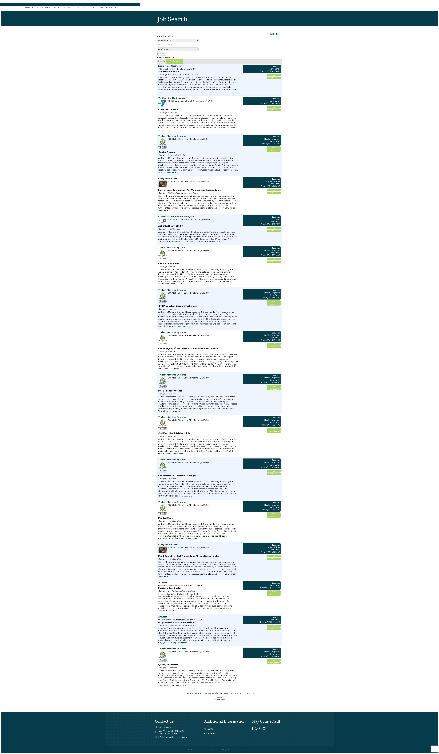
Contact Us (249, 693)
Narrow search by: (165, 36)
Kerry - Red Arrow (168, 178)
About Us (208, 729)
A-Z (169, 61)
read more (171, 172)
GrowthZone (247, 750)
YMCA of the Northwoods (171, 98)
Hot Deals (276, 34)
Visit (117, 8)
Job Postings (236, 693)
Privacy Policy (210, 733)
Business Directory (193, 693)
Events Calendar (211, 693)
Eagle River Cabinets (169, 66)
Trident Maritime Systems (172, 136)
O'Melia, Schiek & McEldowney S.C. (176, 216)
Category (177, 61)
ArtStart (162, 582)
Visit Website (273, 78)
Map (273, 75)
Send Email (275, 69)
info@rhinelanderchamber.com (172, 737)
